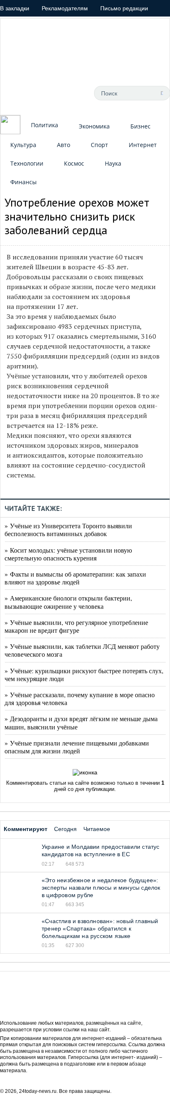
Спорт (99, 145)
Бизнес (140, 126)
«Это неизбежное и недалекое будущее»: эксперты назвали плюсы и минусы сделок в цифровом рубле (101, 887)
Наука (113, 163)
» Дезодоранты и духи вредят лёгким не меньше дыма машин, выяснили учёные (81, 722)
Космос (74, 163)
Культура (23, 145)
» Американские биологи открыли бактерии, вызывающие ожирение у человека (68, 602)
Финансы (23, 182)
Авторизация (123, 24)
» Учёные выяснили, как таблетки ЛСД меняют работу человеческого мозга (82, 650)
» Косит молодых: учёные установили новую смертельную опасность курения (68, 554)
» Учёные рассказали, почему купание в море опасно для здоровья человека (80, 698)
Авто (63, 145)
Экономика (94, 126)
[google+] (71, 93)
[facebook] (34, 93)
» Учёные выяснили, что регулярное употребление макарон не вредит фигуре (76, 626)
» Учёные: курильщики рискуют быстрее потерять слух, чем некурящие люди (84, 674)
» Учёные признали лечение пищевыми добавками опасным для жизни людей (77, 746)
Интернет (143, 145)
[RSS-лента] (15, 93)
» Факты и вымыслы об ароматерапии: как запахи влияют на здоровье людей (75, 578)
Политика (44, 125)
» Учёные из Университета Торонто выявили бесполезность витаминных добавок (68, 529)
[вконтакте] (53, 93)
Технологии (26, 163)
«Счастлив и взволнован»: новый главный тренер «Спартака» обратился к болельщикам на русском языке (100, 928)
